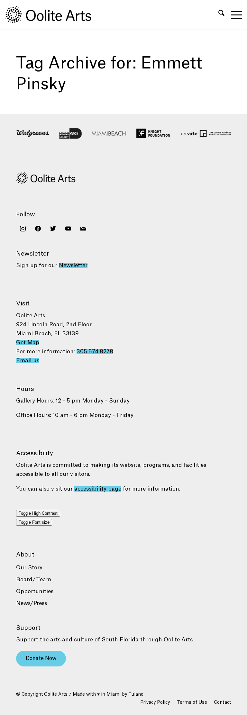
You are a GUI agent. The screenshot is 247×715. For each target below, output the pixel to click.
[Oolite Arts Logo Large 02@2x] (52, 14)
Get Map (27, 342)
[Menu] (233, 14)
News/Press (31, 603)
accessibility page (97, 489)
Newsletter (73, 265)
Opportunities (34, 591)
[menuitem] (218, 14)
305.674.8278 (95, 351)
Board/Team (33, 579)
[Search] (218, 14)
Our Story (29, 567)
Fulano (135, 694)
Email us (27, 360)
